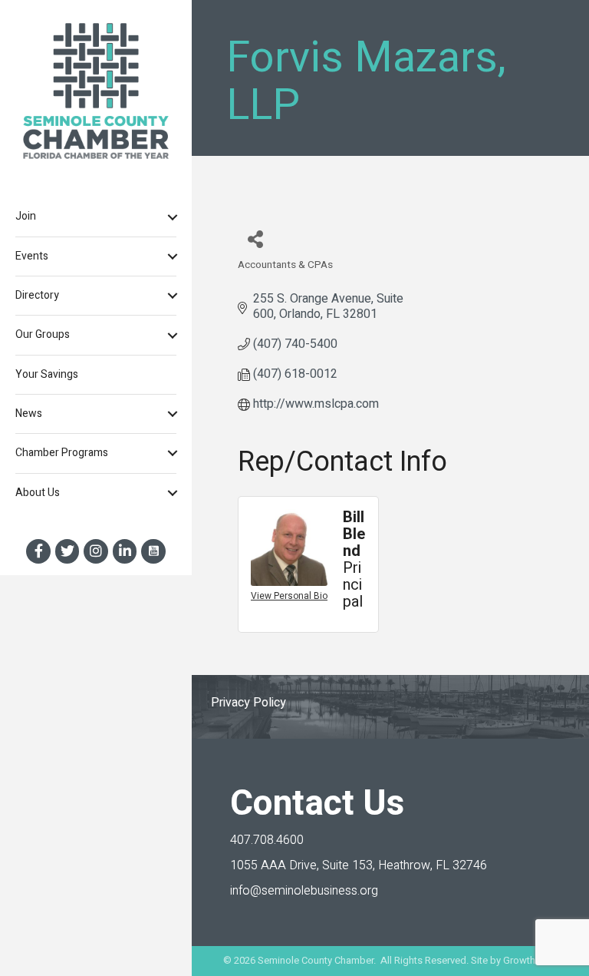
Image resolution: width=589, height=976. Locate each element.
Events (31, 256)
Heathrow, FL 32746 (358, 865)
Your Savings (46, 374)
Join (25, 216)
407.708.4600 (267, 840)
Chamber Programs (61, 453)
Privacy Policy (248, 702)
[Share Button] (255, 238)
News (28, 413)
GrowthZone (530, 960)
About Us (37, 493)
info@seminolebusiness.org (304, 891)
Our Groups (42, 334)
